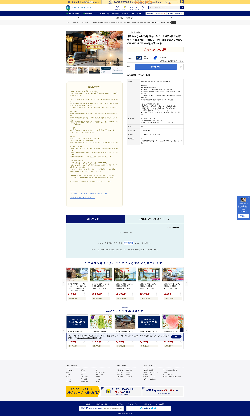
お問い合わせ (147, 404)
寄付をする (156, 67)
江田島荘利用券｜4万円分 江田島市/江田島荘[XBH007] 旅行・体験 (148, 286)
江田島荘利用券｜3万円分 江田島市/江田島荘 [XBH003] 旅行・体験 (100, 286)
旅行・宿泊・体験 (100, 372)
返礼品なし (99, 381)
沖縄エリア (120, 379)
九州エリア (129, 376)
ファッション (99, 379)
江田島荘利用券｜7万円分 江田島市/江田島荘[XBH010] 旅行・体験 (124, 286)
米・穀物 (68, 381)
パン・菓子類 (84, 376)
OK (176, 337)
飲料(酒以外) (84, 381)
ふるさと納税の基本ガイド (150, 370)
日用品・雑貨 (99, 374)
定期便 (83, 370)
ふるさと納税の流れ (168, 374)
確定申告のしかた (147, 374)
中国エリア (129, 374)
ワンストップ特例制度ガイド (150, 372)
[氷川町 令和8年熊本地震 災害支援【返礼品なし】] (125, 322)
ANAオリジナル (70, 370)
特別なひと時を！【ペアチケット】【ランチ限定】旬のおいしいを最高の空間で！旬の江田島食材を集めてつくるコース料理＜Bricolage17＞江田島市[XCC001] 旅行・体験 (77, 290)
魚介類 (68, 374)
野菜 (67, 376)
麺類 (82, 374)
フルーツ (68, 379)
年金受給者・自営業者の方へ (150, 379)
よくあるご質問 (160, 404)
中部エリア (129, 372)
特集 (133, 13)
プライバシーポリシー (133, 404)
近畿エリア (120, 374)
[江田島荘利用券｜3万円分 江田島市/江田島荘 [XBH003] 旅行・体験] (101, 274)
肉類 (67, 372)
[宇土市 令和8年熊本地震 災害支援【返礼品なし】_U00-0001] (149, 322)
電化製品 (98, 376)
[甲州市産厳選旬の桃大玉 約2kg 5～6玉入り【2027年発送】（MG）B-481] (172, 322)
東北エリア (129, 370)
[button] (78, 17)
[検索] (182, 7)
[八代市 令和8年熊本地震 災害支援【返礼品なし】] (77, 322)
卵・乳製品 (84, 379)
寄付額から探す (104, 13)
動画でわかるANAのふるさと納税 (172, 376)
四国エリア (120, 376)
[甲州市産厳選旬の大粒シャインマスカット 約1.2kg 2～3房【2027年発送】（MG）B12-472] (101, 322)
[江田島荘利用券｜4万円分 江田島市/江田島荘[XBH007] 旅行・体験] (149, 274)
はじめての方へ (167, 372)
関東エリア (120, 372)
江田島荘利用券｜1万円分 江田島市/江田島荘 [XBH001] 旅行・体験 (172, 286)
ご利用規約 (120, 404)
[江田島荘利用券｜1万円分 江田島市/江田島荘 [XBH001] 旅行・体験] (172, 274)
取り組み (139, 13)
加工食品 (83, 372)
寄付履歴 (127, 243)
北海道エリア (120, 370)
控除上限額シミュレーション (150, 376)
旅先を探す (115, 13)
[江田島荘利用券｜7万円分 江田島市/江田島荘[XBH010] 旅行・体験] (125, 274)
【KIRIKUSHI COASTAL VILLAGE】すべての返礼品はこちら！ (89, 194)
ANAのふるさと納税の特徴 (170, 370)
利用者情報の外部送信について (103, 404)
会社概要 (88, 404)
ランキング (125, 13)
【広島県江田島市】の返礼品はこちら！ (82, 198)
